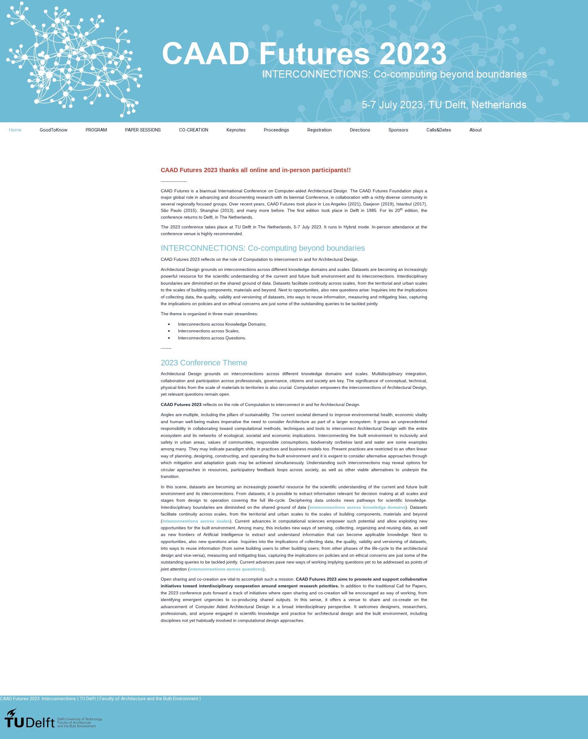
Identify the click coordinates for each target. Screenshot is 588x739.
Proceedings (276, 130)
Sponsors (398, 130)
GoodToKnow (53, 130)
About (475, 130)
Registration (319, 130)
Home (15, 130)
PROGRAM (96, 130)
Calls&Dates (439, 130)
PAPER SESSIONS (143, 130)
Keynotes (236, 130)
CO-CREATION (193, 130)
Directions (360, 130)
